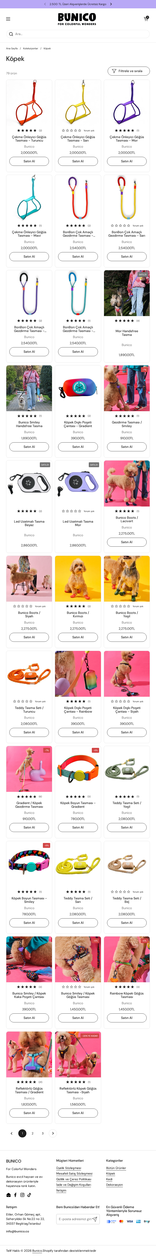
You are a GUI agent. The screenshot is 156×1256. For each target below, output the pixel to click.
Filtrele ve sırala (130, 71)
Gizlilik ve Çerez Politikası (73, 1179)
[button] (146, 19)
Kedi (109, 1179)
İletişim (61, 1190)
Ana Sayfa (12, 48)
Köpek (110, 1173)
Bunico (37, 1251)
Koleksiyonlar (30, 48)
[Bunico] (77, 19)
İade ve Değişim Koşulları (73, 1185)
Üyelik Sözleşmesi (68, 1168)
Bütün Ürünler (116, 1168)
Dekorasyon (114, 1185)
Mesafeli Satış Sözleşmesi (74, 1173)
